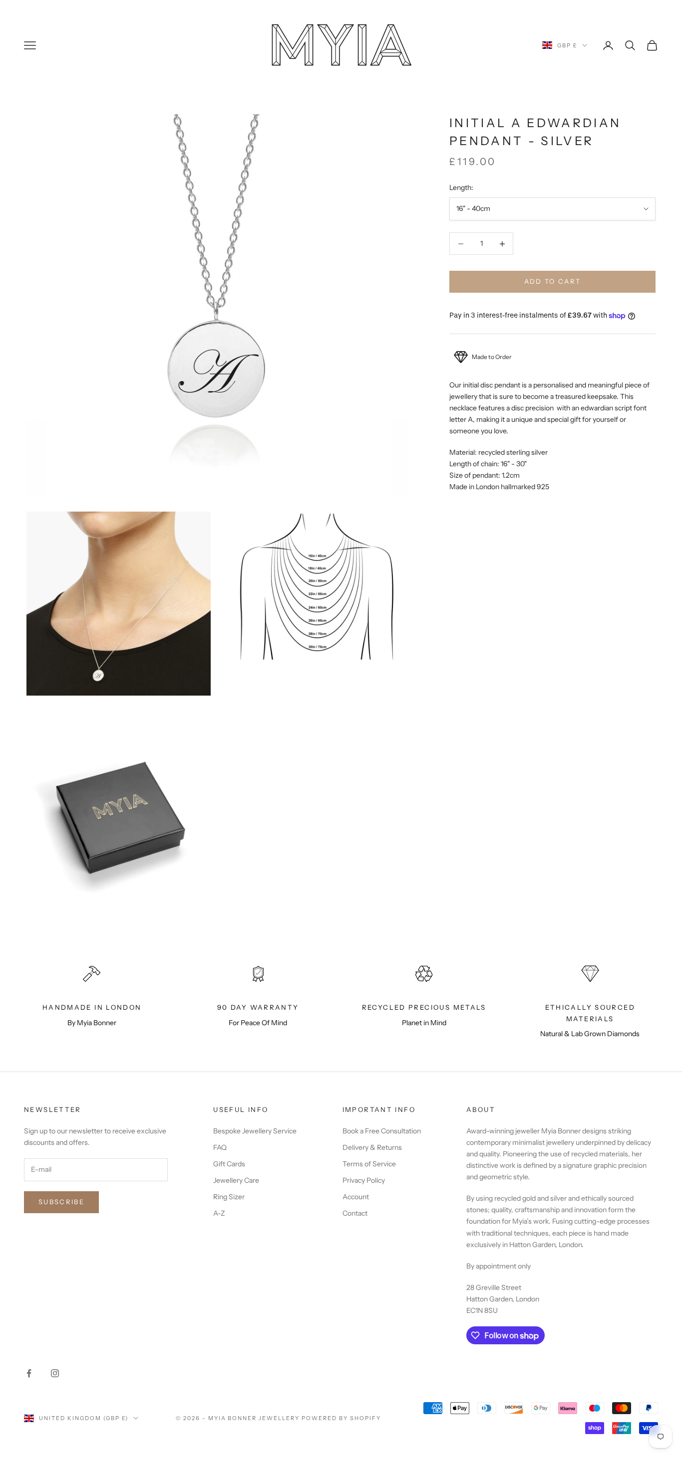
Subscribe (61, 1202)
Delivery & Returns (372, 1147)
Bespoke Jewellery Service (255, 1130)
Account (355, 1196)
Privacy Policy (363, 1180)
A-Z (219, 1213)
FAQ (220, 1147)
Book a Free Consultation (381, 1130)
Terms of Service (369, 1163)
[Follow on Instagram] (55, 1373)
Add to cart (552, 282)
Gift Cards (229, 1163)
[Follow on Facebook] (29, 1373)
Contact (354, 1213)
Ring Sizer (229, 1196)
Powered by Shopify (341, 1418)
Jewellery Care (236, 1180)
